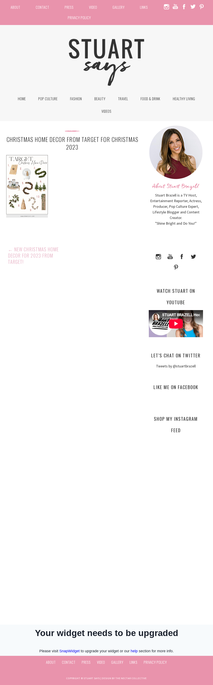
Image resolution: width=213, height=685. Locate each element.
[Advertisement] (176, 477)
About (15, 7)
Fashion (76, 98)
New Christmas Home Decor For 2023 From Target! (33, 255)
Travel (123, 98)
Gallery (119, 7)
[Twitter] (193, 256)
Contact (42, 7)
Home (22, 98)
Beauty (99, 98)
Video (93, 7)
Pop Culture (48, 98)
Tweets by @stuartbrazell (176, 366)
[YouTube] (170, 256)
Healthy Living (184, 98)
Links (144, 7)
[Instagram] (158, 256)
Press (69, 7)
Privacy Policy (79, 17)
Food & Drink (150, 98)
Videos (106, 111)
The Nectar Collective (131, 678)
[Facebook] (181, 256)
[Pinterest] (176, 266)
